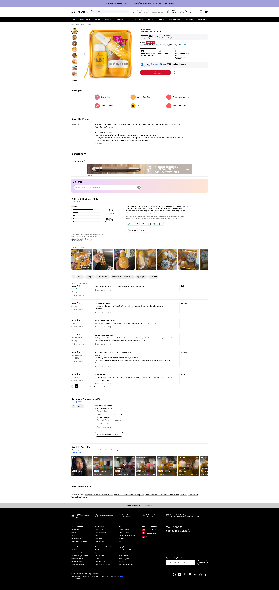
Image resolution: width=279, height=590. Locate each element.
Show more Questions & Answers (109, 434)
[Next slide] (130, 54)
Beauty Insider (99, 529)
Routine (168, 38)
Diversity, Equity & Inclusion (79, 556)
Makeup (97, 19)
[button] (165, 44)
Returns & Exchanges (125, 532)
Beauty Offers (99, 553)
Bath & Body (139, 19)
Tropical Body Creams (79, 497)
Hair (129, 19)
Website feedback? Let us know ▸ (139, 505)
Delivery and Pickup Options (127, 535)
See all (74, 81)
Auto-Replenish (99, 550)
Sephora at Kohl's (124, 553)
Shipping (121, 538)
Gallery (97, 535)
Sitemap (102, 576)
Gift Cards (189, 19)
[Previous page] (72, 386)
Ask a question (157, 36)
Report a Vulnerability (77, 564)
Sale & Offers (202, 19)
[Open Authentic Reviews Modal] (91, 240)
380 (104, 386)
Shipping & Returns (148, 66)
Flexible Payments (124, 559)
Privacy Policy (75, 576)
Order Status (98, 538)
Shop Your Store (100, 561)
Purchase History (100, 541)
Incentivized (85, 267)
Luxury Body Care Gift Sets (189, 495)
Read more (98, 363)
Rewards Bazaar (100, 556)
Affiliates (74, 544)
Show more (98, 144)
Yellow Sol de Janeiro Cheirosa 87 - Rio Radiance (162, 495)
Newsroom (74, 532)
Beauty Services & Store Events (104, 547)
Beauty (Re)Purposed (77, 561)
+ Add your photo (77, 452)
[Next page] (108, 386)
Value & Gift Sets (86, 24)
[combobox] (110, 11)
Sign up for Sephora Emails (176, 558)
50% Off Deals (85, 19)
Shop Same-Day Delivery (102, 564)
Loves (97, 559)
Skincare (108, 19)
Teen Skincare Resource (126, 564)
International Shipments (126, 544)
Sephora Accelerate (77, 559)
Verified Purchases (102, 277)
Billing (120, 541)
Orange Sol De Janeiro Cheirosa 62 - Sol (99, 495)
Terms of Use (85, 576)
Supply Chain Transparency (79, 541)
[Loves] (201, 11)
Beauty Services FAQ (125, 550)
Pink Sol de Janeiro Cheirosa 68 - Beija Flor (129, 495)
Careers (73, 535)
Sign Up (202, 562)
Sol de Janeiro (145, 30)
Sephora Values (76, 538)
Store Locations (123, 556)
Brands (161, 19)
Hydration (162, 38)
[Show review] (103, 259)
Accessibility (122, 561)
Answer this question (104, 427)
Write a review (76, 202)
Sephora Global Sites (77, 553)
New (73, 19)
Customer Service (124, 529)
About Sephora (75, 529)
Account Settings (100, 544)
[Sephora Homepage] (79, 11)
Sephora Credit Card (101, 532)
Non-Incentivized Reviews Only (121, 277)
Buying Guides (123, 547)
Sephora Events (76, 547)
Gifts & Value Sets (175, 19)
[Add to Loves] (175, 72)
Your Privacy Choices (113, 576)
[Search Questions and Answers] (73, 406)
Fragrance (119, 19)
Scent (173, 38)
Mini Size (151, 19)
